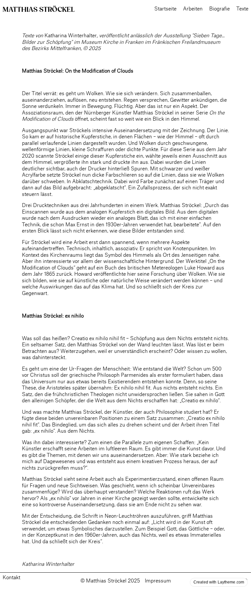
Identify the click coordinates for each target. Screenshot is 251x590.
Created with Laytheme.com (218, 582)
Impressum (158, 581)
